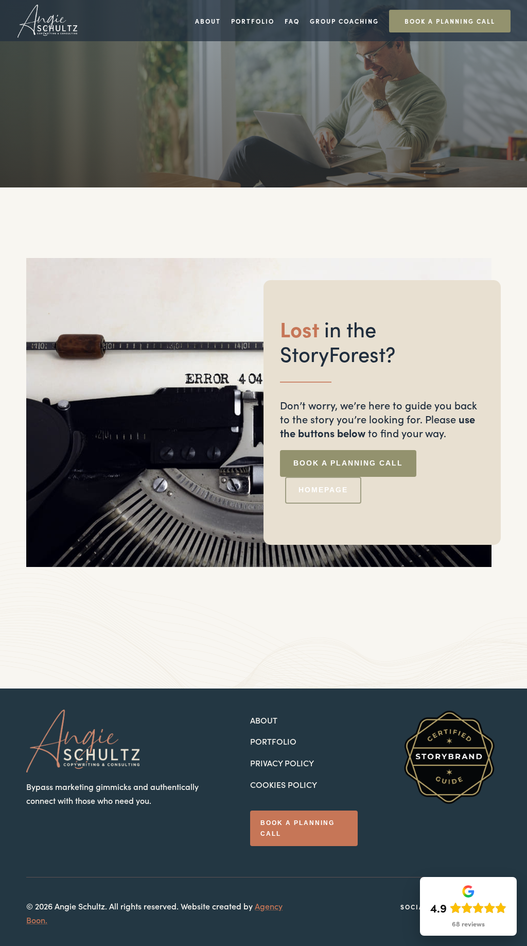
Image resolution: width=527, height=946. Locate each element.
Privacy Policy (282, 762)
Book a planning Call (450, 21)
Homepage (323, 490)
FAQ (292, 21)
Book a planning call (348, 463)
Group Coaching (344, 21)
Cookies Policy (283, 784)
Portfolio (252, 21)
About (208, 21)
